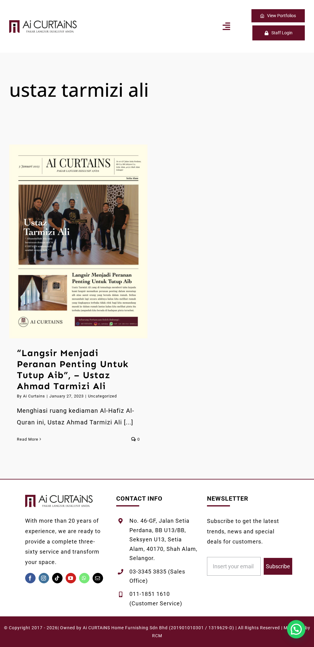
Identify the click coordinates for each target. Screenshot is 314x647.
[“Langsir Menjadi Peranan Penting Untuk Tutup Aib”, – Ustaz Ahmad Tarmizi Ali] (78, 241)
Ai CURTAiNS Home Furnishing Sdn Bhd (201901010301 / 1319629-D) (158, 627)
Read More (27, 439)
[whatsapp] (84, 578)
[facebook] (30, 578)
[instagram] (44, 578)
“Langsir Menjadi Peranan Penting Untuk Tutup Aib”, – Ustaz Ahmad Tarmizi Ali (70, 241)
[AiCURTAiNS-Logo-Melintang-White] (43, 23)
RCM (157, 635)
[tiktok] (57, 578)
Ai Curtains (34, 396)
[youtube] (71, 578)
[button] (296, 629)
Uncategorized (102, 396)
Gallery (86, 241)
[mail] (98, 578)
